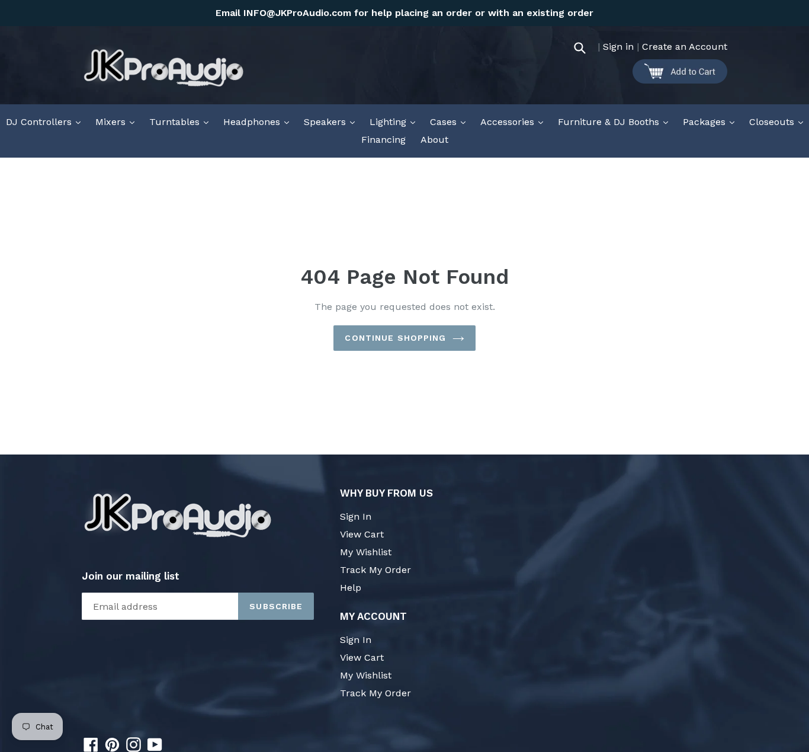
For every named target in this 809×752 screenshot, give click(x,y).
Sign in (618, 46)
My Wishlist (365, 552)
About (434, 139)
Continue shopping (395, 338)
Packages (711, 121)
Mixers (117, 121)
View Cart (362, 534)
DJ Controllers (46, 121)
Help (350, 587)
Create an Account (684, 46)
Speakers (332, 121)
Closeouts (779, 121)
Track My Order (375, 569)
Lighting (395, 121)
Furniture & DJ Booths (616, 121)
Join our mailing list (130, 576)
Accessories (514, 121)
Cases (450, 121)
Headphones (259, 121)
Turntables (181, 121)
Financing (383, 139)
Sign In (355, 516)
